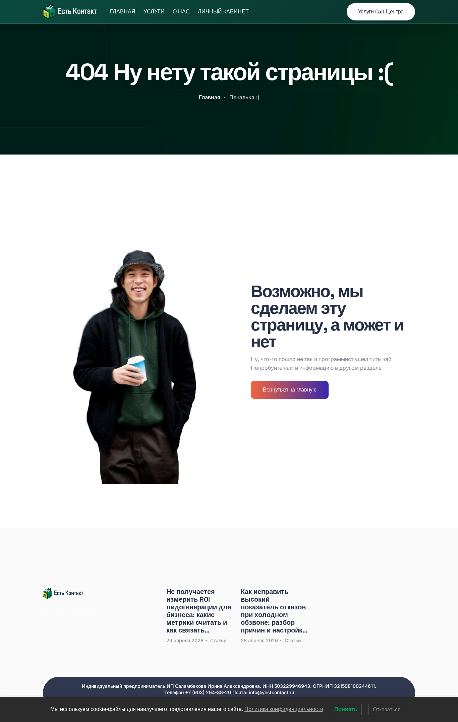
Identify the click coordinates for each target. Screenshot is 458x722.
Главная (122, 11)
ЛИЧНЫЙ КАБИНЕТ (223, 11)
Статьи (218, 640)
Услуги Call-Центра (381, 11)
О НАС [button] (181, 11)
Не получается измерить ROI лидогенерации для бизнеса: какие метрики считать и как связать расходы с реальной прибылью (198, 611)
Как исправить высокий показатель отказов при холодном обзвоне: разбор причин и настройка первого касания (273, 611)
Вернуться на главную (290, 389)
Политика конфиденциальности (283, 709)
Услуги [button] (154, 11)
